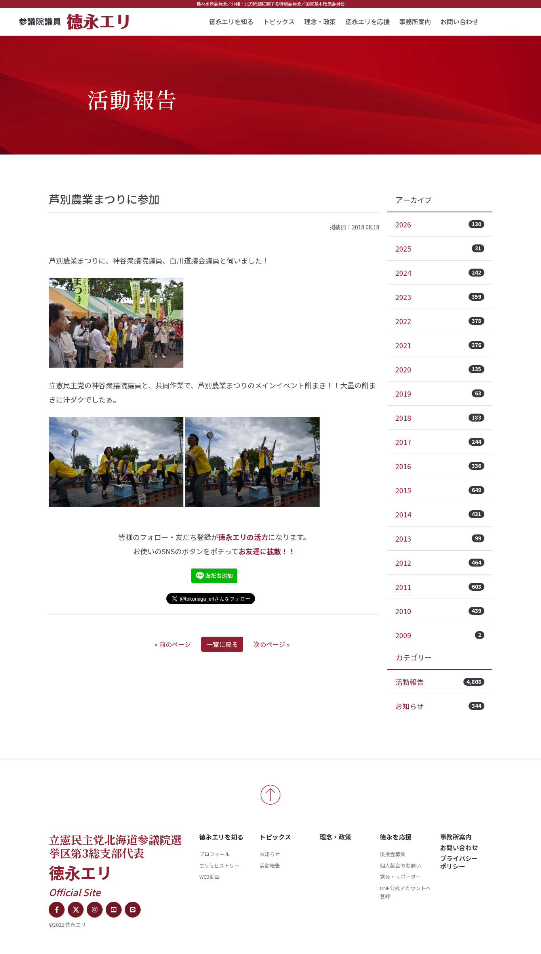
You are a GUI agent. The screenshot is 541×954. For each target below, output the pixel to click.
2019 (438, 393)
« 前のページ (172, 644)
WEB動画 (209, 876)
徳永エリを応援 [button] (367, 21)
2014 (438, 514)
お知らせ (438, 706)
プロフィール (214, 854)
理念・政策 (320, 21)
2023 (438, 297)
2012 (438, 562)
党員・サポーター (400, 876)
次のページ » (271, 644)
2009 (438, 635)
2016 (438, 466)
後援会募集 (393, 854)
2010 (438, 611)
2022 (438, 321)
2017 (438, 442)
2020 (438, 369)
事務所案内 (415, 21)
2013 (438, 538)
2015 (438, 490)
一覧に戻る (222, 644)
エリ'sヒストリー (219, 865)
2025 (438, 248)
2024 (438, 272)
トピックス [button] (279, 21)
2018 (438, 417)
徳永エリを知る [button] (231, 21)
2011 (438, 587)
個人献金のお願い (400, 865)
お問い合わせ (459, 21)
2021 (438, 345)
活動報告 (438, 682)
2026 (438, 224)
